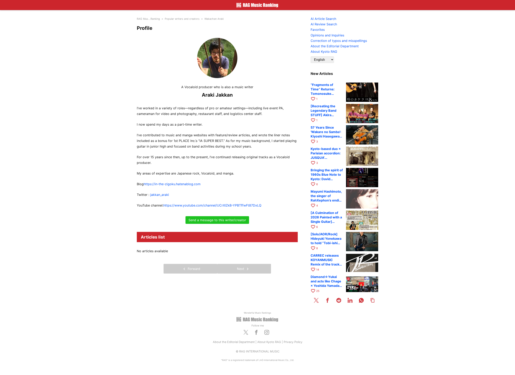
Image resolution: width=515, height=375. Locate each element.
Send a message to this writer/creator (217, 220)
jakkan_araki (159, 195)
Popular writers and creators (182, 18)
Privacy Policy (293, 342)
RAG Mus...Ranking (148, 18)
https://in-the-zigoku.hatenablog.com (172, 184)
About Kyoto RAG (269, 342)
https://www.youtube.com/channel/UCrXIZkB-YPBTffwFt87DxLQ (212, 205)
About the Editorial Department (234, 342)
